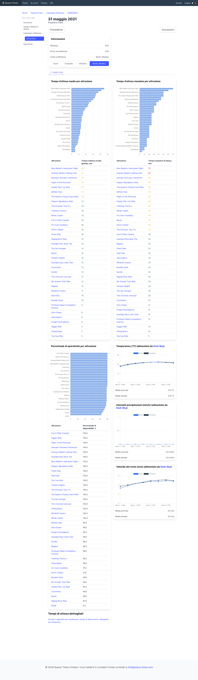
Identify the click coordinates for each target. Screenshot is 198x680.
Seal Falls (55, 295)
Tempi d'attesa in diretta (30, 28)
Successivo (168, 29)
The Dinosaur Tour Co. (61, 206)
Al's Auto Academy (59, 225)
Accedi (179, 3)
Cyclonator (56, 267)
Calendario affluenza (32, 33)
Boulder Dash (57, 300)
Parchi (25, 3)
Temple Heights (58, 258)
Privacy (44, 3)
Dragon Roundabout (60, 322)
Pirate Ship (56, 234)
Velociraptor (56, 317)
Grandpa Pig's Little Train (62, 262)
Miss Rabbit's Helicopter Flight (64, 168)
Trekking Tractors (59, 211)
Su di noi (34, 3)
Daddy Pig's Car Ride (60, 187)
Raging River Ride (59, 239)
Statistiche (28, 44)
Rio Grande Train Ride (60, 281)
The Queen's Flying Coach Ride (64, 196)
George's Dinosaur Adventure (64, 178)
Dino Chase (56, 312)
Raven (54, 253)
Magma (54, 286)
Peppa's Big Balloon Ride (62, 201)
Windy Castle (57, 215)
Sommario (27, 22)
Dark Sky (158, 346)
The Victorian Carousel (61, 277)
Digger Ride (56, 326)
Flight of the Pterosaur (61, 182)
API (51, 3)
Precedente (56, 29)
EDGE (53, 605)
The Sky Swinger (58, 248)
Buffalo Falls (56, 192)
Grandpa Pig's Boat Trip (61, 244)
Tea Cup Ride (57, 336)
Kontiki (54, 272)
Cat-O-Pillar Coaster (60, 220)
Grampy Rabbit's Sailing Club (64, 173)
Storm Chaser (57, 229)
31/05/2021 (31, 38)
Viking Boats (56, 331)
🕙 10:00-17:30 (56, 72)
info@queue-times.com (140, 667)
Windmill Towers (58, 291)
